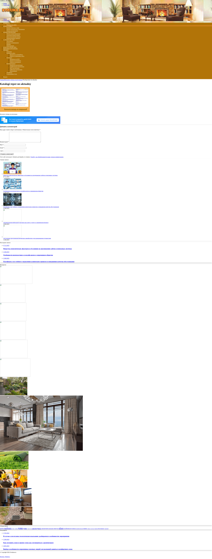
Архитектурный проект (13, 35)
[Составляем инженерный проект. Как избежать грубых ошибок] (16, 506)
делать (13, 528)
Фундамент (10, 41)
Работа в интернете (15, 62)
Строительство (8, 39)
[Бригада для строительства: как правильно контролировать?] (13, 487)
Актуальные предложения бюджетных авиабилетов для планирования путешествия (27, 238)
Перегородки (10, 45)
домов (28, 528)
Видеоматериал (11, 63)
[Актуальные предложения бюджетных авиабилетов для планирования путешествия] (12, 237)
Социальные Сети (12, 74)
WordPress (9, 72)
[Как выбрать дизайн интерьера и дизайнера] (41, 450)
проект (85, 528)
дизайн (16, 528)
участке (96, 528)
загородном (44, 528)
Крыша (9, 44)
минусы (56, 528)
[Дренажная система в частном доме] (16, 524)
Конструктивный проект (14, 36)
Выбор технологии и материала (16, 29)
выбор (2, 528)
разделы (92, 528)
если (31, 528)
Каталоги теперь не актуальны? (14, 80)
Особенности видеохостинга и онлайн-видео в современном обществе (23, 191)
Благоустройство (9, 47)
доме (25, 528)
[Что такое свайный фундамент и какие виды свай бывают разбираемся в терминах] (15, 376)
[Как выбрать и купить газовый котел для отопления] (13, 320)
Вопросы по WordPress (16, 54)
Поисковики (13, 71)
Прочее (5, 50)
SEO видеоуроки (14, 68)
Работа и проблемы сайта (17, 56)
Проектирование (9, 32)
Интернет (9, 57)
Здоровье (9, 51)
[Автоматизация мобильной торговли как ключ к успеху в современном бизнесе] (12, 221)
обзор (61, 528)
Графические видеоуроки (17, 66)
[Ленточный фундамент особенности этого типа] (12, 302)
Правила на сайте (12, 25)
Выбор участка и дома (13, 28)
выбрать (8, 528)
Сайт (1, 151)
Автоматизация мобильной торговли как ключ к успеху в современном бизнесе (25, 222)
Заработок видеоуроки (16, 65)
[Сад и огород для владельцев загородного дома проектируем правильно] (13, 394)
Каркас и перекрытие (13, 42)
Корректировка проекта (13, 38)
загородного (36, 528)
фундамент (101, 528)
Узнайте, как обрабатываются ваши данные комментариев (46, 157)
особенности (68, 528)
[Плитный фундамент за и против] (13, 357)
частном (106, 528)
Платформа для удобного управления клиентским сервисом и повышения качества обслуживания (31, 207)
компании (51, 528)
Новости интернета (15, 60)
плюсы (74, 528)
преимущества (79, 528)
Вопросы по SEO (15, 59)
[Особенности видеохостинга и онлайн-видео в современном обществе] (12, 189)
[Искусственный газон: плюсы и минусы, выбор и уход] (14, 469)
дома (20, 528)
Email (2, 148)
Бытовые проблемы (10, 48)
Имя (1, 144)
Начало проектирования (13, 33)
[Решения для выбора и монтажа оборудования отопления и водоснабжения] (16, 283)
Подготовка (7, 26)
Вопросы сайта (11, 53)
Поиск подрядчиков (12, 30)
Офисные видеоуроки (16, 69)
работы (88, 528)
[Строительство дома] (13, 16)
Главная (2, 80)
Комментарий (4, 142)
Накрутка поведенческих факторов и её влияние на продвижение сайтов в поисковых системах (30, 175)
